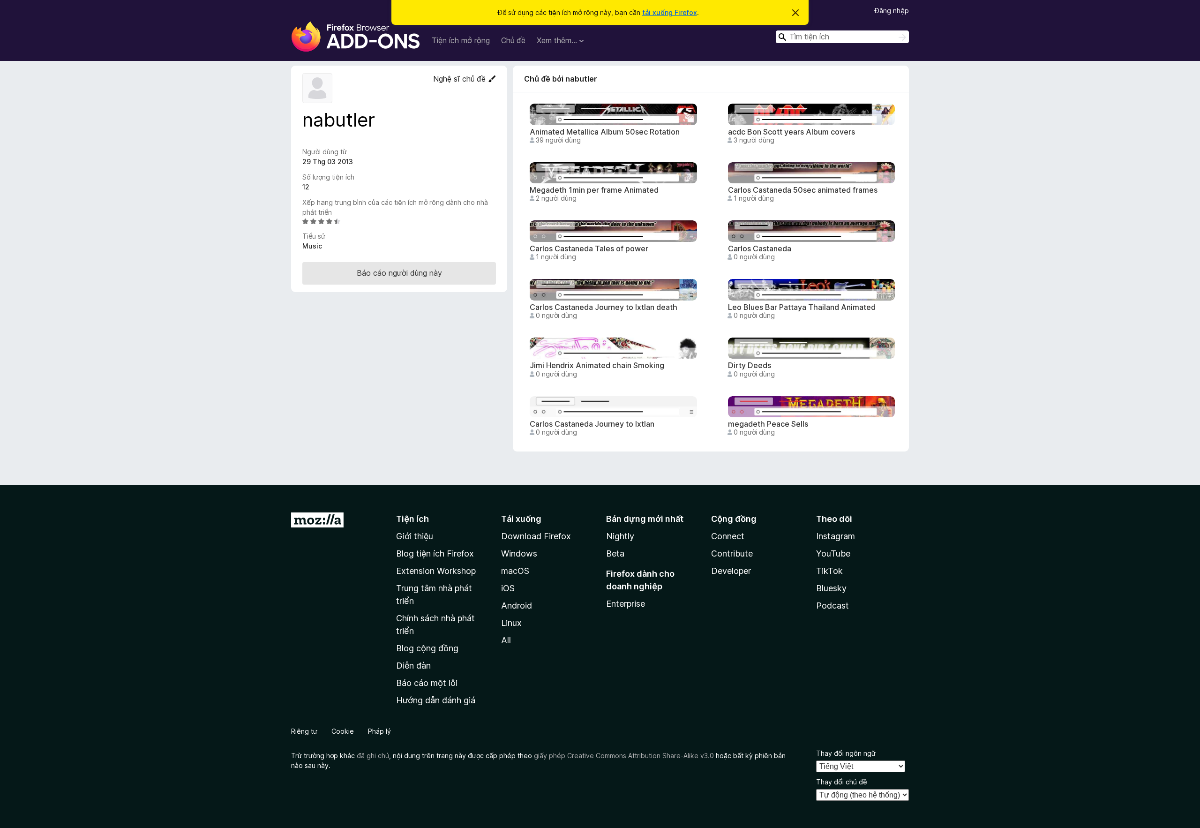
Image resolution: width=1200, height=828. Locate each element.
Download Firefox (536, 536)
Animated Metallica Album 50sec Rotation (605, 132)
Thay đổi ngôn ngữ (846, 753)
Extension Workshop (436, 571)
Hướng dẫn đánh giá (435, 700)
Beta (615, 553)
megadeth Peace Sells (768, 424)
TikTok (829, 571)
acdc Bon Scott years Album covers (791, 132)
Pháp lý (379, 731)
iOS (508, 588)
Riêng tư (304, 731)
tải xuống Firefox (669, 12)
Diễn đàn (413, 665)
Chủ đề (513, 40)
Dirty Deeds (749, 365)
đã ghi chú (373, 756)
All (506, 640)
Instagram (835, 536)
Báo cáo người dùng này (399, 273)
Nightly (620, 536)
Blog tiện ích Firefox (435, 553)
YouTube (833, 553)
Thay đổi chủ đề (841, 782)
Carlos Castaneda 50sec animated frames (803, 190)
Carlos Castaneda (759, 248)
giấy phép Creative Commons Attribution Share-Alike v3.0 (624, 756)
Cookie (342, 731)
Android (516, 605)
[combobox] (842, 36)
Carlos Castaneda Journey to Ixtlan (592, 424)
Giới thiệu (414, 536)
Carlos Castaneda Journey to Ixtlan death (603, 307)
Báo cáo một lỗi (427, 683)
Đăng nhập (892, 11)
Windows (519, 553)
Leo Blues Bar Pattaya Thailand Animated (802, 307)
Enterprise (625, 604)
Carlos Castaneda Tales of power (589, 248)
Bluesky (831, 588)
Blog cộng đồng (427, 648)
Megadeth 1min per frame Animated (594, 190)
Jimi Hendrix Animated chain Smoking (597, 365)
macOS (515, 571)
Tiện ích (412, 519)
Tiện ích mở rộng (461, 40)
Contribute (732, 553)
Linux (511, 623)
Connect (727, 536)
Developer (731, 571)
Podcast (832, 605)
